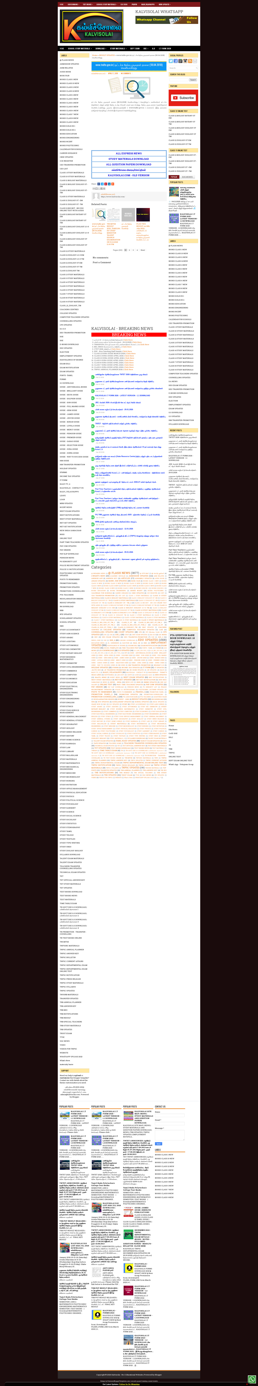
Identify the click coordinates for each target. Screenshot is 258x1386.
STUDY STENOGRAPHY (151, 733)
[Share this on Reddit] (112, 184)
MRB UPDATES (161, 675)
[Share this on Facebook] (98, 184)
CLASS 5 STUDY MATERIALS (134, 617)
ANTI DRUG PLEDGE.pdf (108, 1269)
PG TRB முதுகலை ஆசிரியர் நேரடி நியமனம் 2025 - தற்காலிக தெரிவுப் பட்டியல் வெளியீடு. (127, 515)
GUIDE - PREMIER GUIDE (156, 660)
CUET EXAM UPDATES (139, 635)
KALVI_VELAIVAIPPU (112, 672)
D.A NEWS (163, 635)
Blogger (75, 1097)
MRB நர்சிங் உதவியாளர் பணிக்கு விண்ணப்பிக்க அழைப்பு (116, 522)
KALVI (162, 670)
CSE (111, 635)
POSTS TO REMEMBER (101, 692)
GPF (125, 653)
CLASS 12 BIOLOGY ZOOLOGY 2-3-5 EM (74, 227)
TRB (170, 749)
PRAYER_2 (140, 692)
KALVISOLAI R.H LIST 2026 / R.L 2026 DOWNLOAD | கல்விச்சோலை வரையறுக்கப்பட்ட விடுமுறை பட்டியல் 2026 (80, 1249)
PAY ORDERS (97, 687)
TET (118, 746)
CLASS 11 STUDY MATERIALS (124, 600)
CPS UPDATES (66, 325)
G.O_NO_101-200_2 (157, 650)
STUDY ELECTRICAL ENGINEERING (103, 714)
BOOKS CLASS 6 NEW (146, 586)
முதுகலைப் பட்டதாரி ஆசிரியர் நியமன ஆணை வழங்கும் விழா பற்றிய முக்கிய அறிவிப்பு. (126, 431)
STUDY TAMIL (66, 831)
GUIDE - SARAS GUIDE (99, 663)
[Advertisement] (129, 130)
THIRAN (94, 750)
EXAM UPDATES (67, 371)
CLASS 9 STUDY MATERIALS (152, 620)
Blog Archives (187, 177)
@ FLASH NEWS (119, 573)
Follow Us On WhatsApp (129, 1384)
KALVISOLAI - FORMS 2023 (109, 1311)
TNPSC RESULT (144, 765)
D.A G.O (153, 635)
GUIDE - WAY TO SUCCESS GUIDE (103, 665)
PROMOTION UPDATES (128, 694)
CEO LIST (121, 596)
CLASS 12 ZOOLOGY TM (117, 615)
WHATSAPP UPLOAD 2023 (144, 777)
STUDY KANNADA (131, 721)
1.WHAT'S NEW (98, 576)
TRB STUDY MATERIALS (70, 1025)
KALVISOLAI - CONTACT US (136, 672)
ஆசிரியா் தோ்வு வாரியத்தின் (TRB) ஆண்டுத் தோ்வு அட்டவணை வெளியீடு (122, 508)
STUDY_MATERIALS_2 (117, 738)
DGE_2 (160, 637)
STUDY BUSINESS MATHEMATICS (122, 709)
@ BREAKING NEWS (98, 573)
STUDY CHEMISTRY (146, 709)
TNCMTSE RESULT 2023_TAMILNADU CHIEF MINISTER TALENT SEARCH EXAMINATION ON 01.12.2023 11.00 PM (113, 234)
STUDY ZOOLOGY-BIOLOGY (71, 850)
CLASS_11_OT (127, 622)
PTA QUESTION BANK (130, 697)
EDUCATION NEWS (98, 643)
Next (143, 250)
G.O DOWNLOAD (107, 650)
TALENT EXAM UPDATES (103, 741)
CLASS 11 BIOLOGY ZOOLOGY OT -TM (74, 191)
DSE (105, 640)
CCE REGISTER (152, 593)
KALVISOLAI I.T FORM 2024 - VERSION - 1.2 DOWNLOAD (142, 1289)
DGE (152, 637)
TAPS (165, 741)
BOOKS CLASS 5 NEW (128, 586)
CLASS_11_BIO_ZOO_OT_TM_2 (103, 622)
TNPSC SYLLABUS (112, 768)
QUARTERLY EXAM (160, 697)
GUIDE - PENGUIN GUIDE (136, 660)
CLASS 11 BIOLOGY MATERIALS (116, 598)
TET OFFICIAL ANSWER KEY (134, 746)
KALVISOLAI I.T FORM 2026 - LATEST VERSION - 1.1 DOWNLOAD (122, 396)
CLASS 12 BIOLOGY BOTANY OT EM (115, 605)
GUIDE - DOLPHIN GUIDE (124, 655)
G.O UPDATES (124, 650)
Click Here (128, 340)
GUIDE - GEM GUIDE (104, 658)
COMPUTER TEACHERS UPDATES (140, 630)
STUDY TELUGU (104, 736)
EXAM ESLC (133, 645)
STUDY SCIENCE (158, 731)
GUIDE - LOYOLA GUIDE (99, 660)
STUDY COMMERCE (110, 711)
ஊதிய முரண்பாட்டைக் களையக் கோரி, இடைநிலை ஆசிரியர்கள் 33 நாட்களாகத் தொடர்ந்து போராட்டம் (183, 510)
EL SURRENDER (113, 643)
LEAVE (129, 675)
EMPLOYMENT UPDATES (71, 356)
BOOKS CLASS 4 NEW (111, 586)
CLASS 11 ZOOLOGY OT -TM (71, 204)
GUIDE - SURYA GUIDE (156, 663)
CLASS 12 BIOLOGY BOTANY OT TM (144, 605)
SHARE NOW (95, 704)
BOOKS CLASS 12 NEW (132, 583)
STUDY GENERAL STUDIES (100, 719)
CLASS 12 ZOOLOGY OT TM (71, 266)
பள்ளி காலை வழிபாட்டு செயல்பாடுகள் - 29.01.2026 (114, 410)
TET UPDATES (100, 748)
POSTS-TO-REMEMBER (124, 692)
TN (122, 750)
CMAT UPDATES (148, 627)
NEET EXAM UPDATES (133, 677)
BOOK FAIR (135, 581)
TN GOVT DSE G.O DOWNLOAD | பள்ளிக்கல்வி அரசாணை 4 (122, 755)
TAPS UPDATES (100, 743)
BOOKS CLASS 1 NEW (151, 581)
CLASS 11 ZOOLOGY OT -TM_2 (119, 603)
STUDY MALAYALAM (98, 724)
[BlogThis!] (96, 188)
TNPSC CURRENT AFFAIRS (156, 760)
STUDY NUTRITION (157, 726)
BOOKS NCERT (136, 591)
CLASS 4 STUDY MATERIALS (112, 617)
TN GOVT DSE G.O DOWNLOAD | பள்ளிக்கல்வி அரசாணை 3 (73, 920)
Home (61, 4)
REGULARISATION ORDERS (104, 699)
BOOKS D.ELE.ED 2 (158, 588)
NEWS (105, 682)
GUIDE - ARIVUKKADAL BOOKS (140, 653)
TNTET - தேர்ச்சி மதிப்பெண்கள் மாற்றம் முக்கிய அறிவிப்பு (116, 424)
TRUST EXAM (126, 775)
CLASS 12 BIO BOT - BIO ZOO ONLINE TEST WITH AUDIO (72, 209)
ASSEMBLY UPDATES (143, 578)
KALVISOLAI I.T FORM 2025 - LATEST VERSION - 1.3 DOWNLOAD (189, 217)
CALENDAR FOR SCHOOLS (101, 593)
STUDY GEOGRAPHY (120, 719)
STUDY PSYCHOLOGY (126, 731)
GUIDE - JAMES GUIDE (121, 658)
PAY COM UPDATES (154, 684)
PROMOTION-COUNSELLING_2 (104, 696)
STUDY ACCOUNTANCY (138, 704)
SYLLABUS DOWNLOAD (136, 738)
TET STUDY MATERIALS (157, 746)
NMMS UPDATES (150, 682)
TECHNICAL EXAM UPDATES (104, 746)
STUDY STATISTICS (134, 733)
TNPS (156, 758)
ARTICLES (125, 578)
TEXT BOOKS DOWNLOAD (121, 748)
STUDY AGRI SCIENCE (156, 704)
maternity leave (146, 675)
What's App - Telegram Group (181, 764)
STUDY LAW (145, 721)
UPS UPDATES (159, 775)
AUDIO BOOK (159, 578)
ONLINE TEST (106, 684)
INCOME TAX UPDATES (130, 667)
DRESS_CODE (96, 640)
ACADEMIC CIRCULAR (117, 576)
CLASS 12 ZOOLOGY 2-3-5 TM (123, 613)
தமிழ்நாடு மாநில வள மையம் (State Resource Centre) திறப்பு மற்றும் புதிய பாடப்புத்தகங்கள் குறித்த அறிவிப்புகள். (183, 518)
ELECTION (125, 643)
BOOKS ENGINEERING (118, 591)
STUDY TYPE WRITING (137, 736)
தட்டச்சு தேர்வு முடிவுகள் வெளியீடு (127, 226)
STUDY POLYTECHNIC (108, 731)
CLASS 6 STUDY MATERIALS (157, 617)
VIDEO (93, 777)
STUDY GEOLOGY (137, 719)
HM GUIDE (121, 665)
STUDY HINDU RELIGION (155, 719)
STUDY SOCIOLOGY (117, 733)
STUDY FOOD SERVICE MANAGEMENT (127, 716)
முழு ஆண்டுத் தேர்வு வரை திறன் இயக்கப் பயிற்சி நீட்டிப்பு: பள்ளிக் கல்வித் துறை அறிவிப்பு (127, 466)
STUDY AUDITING (112, 707)
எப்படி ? (159, 777)
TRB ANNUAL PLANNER (130, 770)
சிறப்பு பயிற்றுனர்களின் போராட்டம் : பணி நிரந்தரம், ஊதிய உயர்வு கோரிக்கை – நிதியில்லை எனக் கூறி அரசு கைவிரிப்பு (183, 535)
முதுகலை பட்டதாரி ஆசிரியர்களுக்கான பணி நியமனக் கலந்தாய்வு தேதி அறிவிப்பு (124, 381)
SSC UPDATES (114, 704)
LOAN (137, 675)
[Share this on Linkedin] (109, 184)
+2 (170, 745)
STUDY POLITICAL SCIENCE (72, 800)
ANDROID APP (97, 578)
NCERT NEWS (115, 677)
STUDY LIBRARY (158, 721)
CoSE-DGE (173, 733)
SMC (104, 704)
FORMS (158, 648)
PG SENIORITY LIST (150, 687)
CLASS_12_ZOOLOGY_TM (127, 627)
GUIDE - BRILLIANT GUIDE (71, 391)
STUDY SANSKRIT (143, 731)
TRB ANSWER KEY (150, 770)
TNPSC (172, 752)
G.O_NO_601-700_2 (115, 653)
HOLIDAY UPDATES (99, 667)
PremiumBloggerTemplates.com (119, 1381)
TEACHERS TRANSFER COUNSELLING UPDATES (145, 743)
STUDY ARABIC (96, 707)
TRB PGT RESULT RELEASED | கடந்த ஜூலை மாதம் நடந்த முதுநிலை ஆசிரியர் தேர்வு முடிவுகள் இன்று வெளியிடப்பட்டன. (72, 1224)
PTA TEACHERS (145, 697)
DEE (96, 637)
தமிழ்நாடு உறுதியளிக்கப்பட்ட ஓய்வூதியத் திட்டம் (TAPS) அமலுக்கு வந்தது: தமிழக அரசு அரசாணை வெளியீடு (183, 598)
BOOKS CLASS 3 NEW (69, 99)
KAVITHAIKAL (109, 675)
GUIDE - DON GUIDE (142, 655)
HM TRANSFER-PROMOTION (139, 665)
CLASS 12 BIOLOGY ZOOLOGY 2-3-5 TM (133, 608)
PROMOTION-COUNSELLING (153, 694)
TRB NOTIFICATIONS (104, 772)
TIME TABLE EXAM (108, 750)
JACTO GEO (96, 670)
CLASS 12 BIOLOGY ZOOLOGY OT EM (73, 240)
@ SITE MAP (144, 573)
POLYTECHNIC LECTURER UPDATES (151, 690)
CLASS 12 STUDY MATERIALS (146, 610)
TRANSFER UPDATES (108, 770)
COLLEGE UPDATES (112, 629)
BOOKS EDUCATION (98, 591)
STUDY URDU (153, 736)
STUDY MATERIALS (118, 724)
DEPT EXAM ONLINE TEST (180, 760)
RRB (93, 702)
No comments (126, 73)
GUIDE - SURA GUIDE (138, 663)
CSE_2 (118, 634)
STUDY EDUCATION (157, 711)
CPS (140, 632)
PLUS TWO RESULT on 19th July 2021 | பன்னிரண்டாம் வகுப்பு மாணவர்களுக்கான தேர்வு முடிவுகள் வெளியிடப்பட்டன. (143, 232)
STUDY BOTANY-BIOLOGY (71, 653)
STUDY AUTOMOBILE (129, 707)
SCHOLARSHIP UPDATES (121, 702)
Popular (174, 177)
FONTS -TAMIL (147, 648)
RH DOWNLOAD (158, 699)
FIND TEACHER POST (130, 648)
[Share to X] (99, 188)
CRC (105, 635)
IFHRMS (115, 667)
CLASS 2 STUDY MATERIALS (140, 615)
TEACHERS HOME (115, 743)
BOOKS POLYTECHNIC (156, 591)
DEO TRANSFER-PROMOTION (135, 637)
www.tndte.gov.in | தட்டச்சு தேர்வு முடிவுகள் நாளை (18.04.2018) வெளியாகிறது (129, 66)
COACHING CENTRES (69, 309)
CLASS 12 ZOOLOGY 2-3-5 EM (72, 255)
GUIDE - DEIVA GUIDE (105, 655)
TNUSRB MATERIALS (152, 768)
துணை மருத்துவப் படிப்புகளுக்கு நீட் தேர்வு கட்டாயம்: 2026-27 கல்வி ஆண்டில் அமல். (126, 482)
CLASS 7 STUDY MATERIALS (104, 620)
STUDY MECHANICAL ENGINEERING (69, 768)
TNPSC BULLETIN (137, 760)
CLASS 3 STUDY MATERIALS (72, 278)
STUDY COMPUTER (125, 711)
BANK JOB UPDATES (117, 581)
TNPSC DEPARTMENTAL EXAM (107, 763)
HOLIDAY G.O (159, 665)
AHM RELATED (159, 576)
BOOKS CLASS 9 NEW (125, 588)
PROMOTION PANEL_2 (101, 694)
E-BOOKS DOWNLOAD (127, 640)
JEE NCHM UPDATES (136, 670)
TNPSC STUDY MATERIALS (71, 983)
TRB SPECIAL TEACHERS (143, 773)
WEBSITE (118, 777)
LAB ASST (120, 675)
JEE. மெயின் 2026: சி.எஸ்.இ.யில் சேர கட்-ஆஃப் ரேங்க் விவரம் (118, 403)
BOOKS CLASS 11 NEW (113, 583)
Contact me (64, 1080)
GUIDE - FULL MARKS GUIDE (72, 406)
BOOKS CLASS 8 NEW (107, 588)
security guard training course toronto (144, 1381)
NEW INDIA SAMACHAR (70, 530)
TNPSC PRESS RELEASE (125, 765)
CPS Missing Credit (153, 632)
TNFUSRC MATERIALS (143, 758)
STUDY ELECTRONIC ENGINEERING (130, 714)
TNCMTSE (128, 758)
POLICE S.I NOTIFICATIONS (125, 690)
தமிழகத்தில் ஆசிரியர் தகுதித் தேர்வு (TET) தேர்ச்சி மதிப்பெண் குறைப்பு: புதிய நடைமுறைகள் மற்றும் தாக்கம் (183, 501)
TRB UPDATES (110, 775)
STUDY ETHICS (106, 716)
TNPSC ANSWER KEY (118, 760)
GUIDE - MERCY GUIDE (118, 660)
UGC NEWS (146, 775)
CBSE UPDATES (138, 593)
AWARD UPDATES (98, 581)
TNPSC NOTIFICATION (101, 765)
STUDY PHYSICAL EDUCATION (126, 729)
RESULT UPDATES (107, 55)
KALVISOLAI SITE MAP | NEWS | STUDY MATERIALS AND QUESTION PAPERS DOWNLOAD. (144, 1117)
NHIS (138, 682)
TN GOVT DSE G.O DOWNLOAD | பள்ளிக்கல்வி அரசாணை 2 (111, 753)
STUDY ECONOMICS (141, 711)
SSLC (171, 737)
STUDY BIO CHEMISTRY (149, 707)
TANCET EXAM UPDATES (150, 741)
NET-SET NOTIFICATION (145, 680)
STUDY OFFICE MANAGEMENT (101, 729)
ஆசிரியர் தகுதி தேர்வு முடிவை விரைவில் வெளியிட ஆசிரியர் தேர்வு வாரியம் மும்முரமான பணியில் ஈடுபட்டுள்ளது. (73, 1212)
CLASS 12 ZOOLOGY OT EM (147, 613)
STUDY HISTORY (97, 721)
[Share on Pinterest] (105, 184)
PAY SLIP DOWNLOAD (116, 687)
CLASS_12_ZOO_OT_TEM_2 (101, 627)
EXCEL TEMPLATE (111, 648)
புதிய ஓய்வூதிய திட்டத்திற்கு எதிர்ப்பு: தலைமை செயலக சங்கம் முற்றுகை (121, 545)
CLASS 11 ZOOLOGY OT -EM (148, 600)
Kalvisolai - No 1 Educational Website (127, 1375)
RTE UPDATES (103, 702)
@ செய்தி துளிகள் (158, 573)
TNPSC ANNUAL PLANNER (72, 949)
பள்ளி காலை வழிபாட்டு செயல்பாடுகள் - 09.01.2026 (114, 552)
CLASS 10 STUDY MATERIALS (72, 176)
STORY (124, 704)
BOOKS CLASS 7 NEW (69, 114)
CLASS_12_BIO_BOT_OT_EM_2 (150, 622)
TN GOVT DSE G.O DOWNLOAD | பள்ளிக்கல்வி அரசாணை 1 (145, 750)
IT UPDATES (159, 667)
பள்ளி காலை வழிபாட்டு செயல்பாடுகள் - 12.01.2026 (114, 529)
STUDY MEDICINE (109, 726)
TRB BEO (163, 770)
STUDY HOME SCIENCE (114, 721)
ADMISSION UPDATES (138, 576)
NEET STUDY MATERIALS (101, 680)
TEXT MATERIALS (158, 748)
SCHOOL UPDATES (142, 702)
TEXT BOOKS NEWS (142, 748)
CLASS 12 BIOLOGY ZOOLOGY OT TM (119, 610)
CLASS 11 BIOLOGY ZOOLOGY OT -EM (144, 598)
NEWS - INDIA (115, 682)
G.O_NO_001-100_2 (141, 650)
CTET (127, 635)
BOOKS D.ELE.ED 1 (142, 588)
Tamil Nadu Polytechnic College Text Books (71, 1298)
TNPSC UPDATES (130, 767)
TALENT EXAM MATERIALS (157, 738)
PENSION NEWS (133, 687)
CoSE (161, 630)
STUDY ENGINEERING (151, 714)
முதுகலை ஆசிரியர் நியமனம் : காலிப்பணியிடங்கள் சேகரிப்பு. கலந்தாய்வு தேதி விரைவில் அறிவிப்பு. (130, 417)
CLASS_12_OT (157, 625)
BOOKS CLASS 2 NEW (151, 583)
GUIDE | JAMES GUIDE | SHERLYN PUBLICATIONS (143, 1209)
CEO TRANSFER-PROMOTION (102, 595)
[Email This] (94, 188)
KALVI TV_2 (95, 672)
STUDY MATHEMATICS (139, 724)
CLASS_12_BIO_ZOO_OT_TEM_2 (133, 625)
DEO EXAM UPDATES (111, 637)
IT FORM (146, 667)
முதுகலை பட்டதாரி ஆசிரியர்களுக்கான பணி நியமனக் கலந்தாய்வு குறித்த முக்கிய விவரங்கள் (129, 388)
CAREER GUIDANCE (122, 593)
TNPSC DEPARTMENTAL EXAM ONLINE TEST (143, 762)
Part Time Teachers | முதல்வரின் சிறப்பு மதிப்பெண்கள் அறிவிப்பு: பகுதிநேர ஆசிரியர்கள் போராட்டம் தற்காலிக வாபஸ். (183, 552)
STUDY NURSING (143, 726)
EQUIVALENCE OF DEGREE (116, 645)
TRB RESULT (124, 773)
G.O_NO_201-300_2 (98, 653)
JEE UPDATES (152, 670)
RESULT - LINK (123, 699)
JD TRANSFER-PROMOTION (115, 670)
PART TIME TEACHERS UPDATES (130, 685)
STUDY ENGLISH (67, 702)
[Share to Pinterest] (104, 188)
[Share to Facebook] (101, 188)
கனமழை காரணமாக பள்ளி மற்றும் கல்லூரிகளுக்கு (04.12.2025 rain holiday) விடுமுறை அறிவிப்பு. (188, 193)
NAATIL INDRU (101, 677)
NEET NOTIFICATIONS (156, 677)
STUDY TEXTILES (119, 736)
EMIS (145, 643)
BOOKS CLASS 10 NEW (69, 83)
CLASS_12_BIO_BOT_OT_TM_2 (103, 625)
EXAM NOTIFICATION (149, 645)
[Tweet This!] (102, 184)
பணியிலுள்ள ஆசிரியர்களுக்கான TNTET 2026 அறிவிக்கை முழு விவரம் (121, 374)
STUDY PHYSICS (145, 729)
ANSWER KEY (111, 578)
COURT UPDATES (126, 632)
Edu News (173, 729)
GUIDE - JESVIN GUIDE (139, 658)
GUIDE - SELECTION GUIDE (119, 663)
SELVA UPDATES (158, 702)
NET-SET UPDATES (123, 679)
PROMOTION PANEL (157, 692)
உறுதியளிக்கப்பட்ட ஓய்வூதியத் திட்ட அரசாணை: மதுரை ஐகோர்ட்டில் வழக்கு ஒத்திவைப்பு (127, 559)
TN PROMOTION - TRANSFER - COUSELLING (73, 933)
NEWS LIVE (130, 682)
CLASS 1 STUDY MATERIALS (139, 596)
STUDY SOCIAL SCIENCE (99, 733)
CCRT (162, 593)
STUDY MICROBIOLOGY (126, 726)
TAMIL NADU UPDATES (126, 741)
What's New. (128, 777)
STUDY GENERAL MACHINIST (154, 716)
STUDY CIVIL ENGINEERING (72, 667)
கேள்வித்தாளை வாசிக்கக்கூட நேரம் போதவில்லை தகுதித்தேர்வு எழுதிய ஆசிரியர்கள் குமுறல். (136, 1169)
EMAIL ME (136, 643)
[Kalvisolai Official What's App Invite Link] (252, 1379)
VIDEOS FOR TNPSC (106, 777)
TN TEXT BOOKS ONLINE (112, 758)
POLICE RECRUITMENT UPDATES (74, 565)
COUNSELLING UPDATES (102, 632)
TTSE (137, 775)
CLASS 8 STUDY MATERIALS (128, 620)
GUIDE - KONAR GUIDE (156, 658)
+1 (169, 741)
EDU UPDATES (148, 640)
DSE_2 (112, 640)
